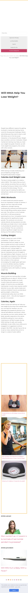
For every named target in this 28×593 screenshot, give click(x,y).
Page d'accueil (4, 55)
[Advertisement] (14, 16)
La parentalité (14, 41)
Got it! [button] (14, 590)
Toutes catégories (14, 50)
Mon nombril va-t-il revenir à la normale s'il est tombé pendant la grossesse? (14, 539)
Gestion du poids (13, 55)
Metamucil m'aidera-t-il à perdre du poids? (13, 481)
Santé (14, 44)
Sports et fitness (14, 37)
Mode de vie (14, 47)
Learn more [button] (17, 586)
